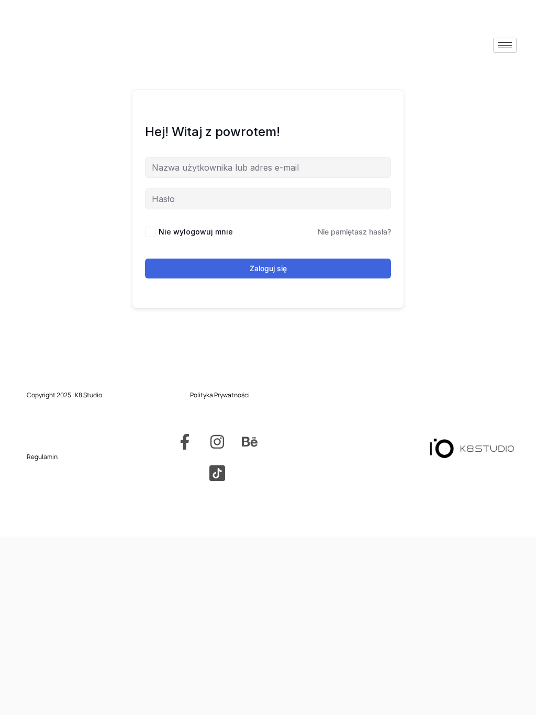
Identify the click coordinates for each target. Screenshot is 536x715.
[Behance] (249, 441)
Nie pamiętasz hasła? (354, 231)
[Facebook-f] (184, 441)
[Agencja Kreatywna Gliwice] (217, 473)
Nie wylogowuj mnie (196, 231)
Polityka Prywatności (220, 394)
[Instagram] (217, 441)
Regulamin (42, 456)
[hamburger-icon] (505, 45)
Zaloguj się (268, 268)
